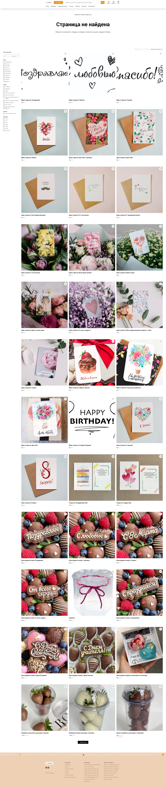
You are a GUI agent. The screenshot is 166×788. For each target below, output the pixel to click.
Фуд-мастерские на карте (70, 777)
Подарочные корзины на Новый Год (111, 764)
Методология (87, 781)
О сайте (47, 6)
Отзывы (71, 6)
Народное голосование (89, 779)
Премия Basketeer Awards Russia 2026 (92, 764)
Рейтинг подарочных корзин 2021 (91, 775)
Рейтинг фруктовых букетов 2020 (91, 773)
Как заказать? (91, 6)
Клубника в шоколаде (108, 775)
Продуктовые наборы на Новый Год (111, 766)
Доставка (84, 6)
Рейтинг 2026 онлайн (88, 766)
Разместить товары (69, 775)
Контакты (67, 770)
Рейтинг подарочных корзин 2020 (91, 770)
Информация (68, 764)
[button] (108, 2)
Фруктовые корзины (108, 779)
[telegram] (48, 768)
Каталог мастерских (69, 768)
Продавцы (53, 6)
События (67, 773)
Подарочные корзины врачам (110, 773)
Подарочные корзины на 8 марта (111, 770)
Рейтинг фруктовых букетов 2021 (91, 777)
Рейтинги (77, 6)
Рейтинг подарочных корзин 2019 (91, 768)
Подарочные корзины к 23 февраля (111, 768)
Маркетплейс (47, 771)
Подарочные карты (62, 6)
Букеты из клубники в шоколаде (110, 777)
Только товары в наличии (10, 113)
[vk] (46, 768)
